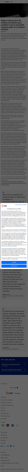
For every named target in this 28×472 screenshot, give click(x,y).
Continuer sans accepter (20, 204)
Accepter (14, 262)
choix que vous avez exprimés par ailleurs (14, 245)
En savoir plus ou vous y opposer (19, 230)
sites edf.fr (23, 215)
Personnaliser (14, 266)
